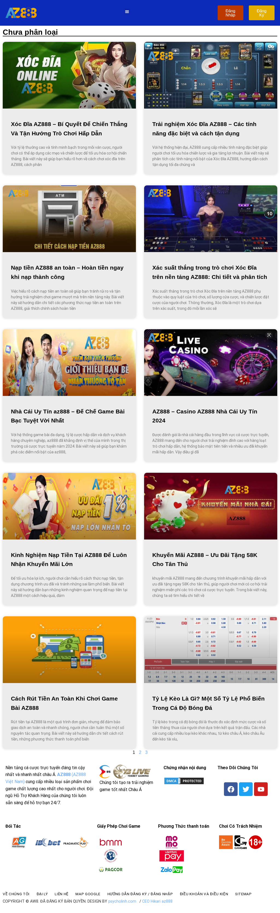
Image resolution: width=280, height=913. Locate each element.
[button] (127, 11)
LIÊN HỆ (62, 894)
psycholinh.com (122, 901)
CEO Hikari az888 (157, 901)
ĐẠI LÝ (42, 894)
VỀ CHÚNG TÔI (16, 894)
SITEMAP (243, 894)
